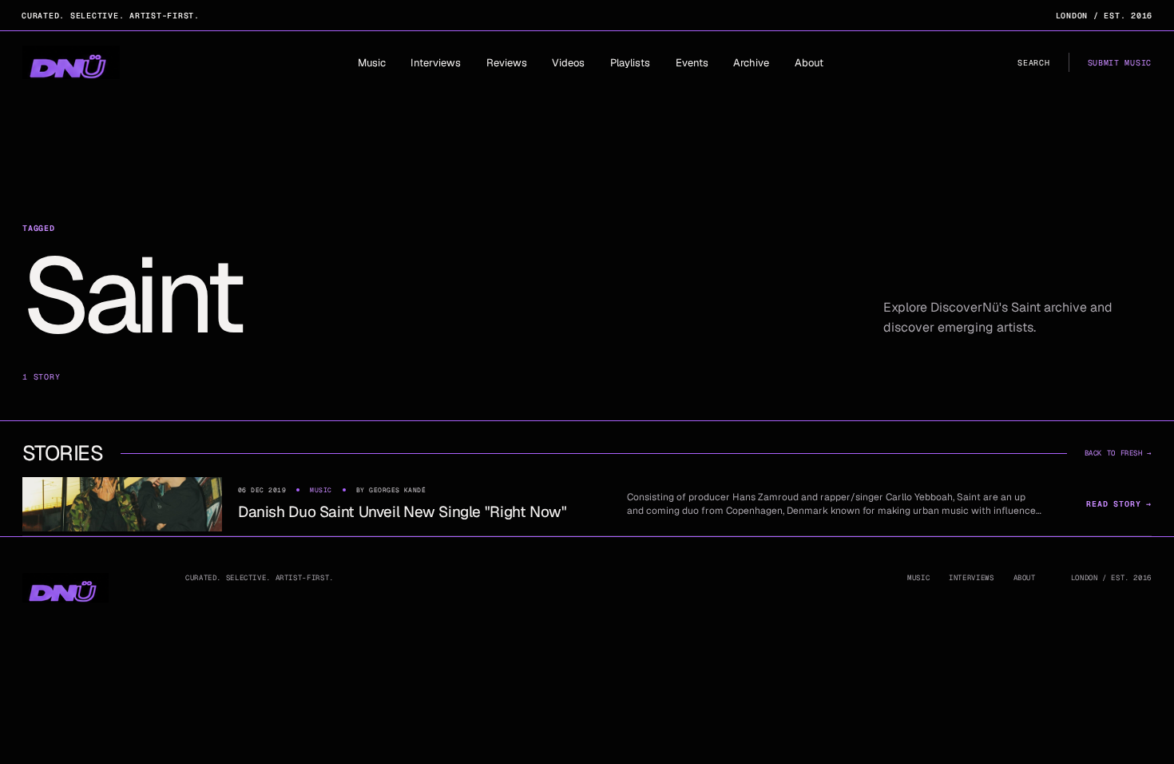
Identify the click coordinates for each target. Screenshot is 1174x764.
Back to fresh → (1118, 453)
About (809, 63)
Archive (751, 63)
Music (372, 63)
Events (692, 63)
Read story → (1119, 504)
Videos (568, 63)
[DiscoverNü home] (71, 62)
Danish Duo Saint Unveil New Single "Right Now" (402, 512)
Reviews (506, 63)
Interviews (436, 63)
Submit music (1120, 63)
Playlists (630, 63)
